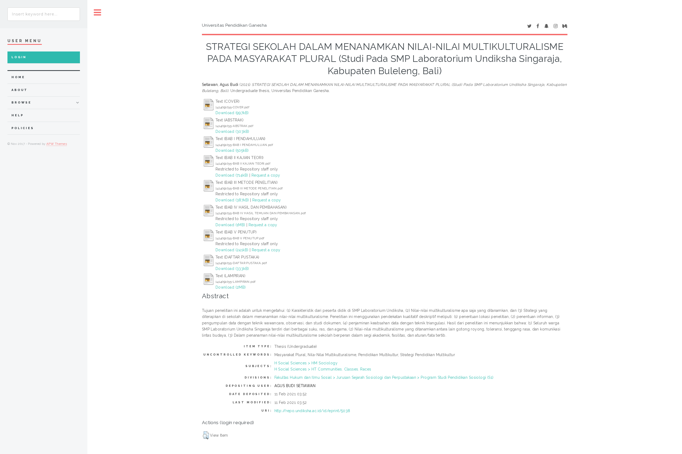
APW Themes (56, 144)
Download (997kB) (232, 113)
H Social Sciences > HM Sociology (306, 363)
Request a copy (265, 175)
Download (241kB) (232, 250)
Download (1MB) (230, 225)
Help (17, 115)
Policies (22, 128)
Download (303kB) (232, 131)
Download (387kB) (232, 200)
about (19, 90)
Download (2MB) (231, 287)
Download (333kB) (232, 268)
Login (19, 57)
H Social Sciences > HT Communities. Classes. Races (322, 369)
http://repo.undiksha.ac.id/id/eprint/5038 (312, 411)
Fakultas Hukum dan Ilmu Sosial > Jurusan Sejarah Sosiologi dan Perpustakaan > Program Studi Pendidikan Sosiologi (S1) (384, 377)
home (18, 77)
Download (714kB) (232, 175)
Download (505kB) (232, 150)
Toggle (97, 12)
